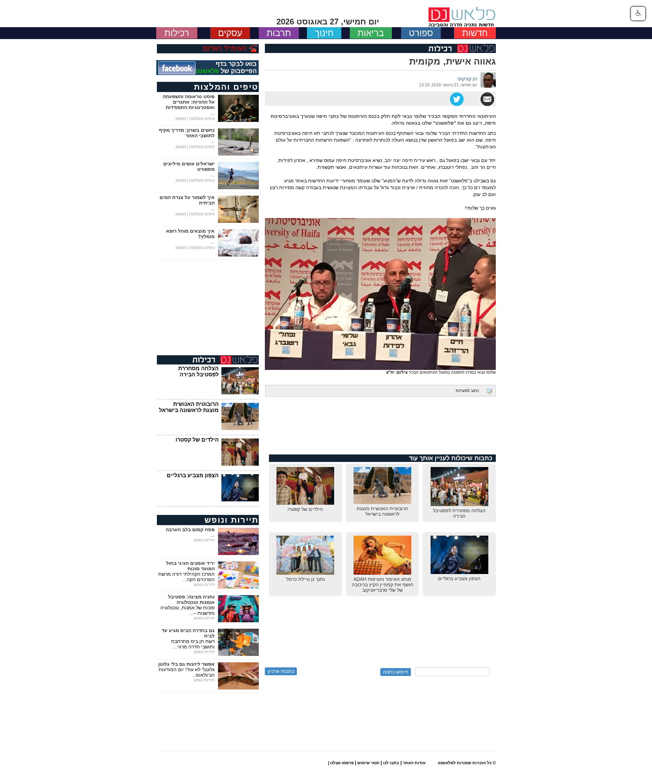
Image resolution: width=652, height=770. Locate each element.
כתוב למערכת (467, 390)
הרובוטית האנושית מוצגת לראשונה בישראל (189, 407)
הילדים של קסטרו (197, 440)
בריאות (371, 33)
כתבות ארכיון (281, 671)
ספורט (421, 33)
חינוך (324, 33)
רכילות (176, 33)
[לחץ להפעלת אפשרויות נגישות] (638, 13)
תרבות (279, 33)
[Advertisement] (380, 429)
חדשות (475, 33)
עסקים (230, 33)
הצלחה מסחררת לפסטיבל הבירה (198, 371)
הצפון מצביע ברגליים (193, 475)
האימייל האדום (225, 48)
